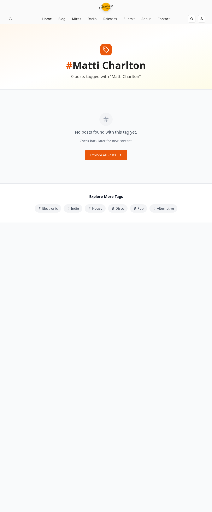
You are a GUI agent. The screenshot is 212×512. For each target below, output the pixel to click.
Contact (164, 19)
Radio (92, 19)
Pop (140, 208)
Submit (129, 19)
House (97, 208)
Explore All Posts (103, 155)
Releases (110, 19)
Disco (120, 208)
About (146, 19)
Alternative (165, 208)
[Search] (191, 19)
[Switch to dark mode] (10, 19)
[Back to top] (7, 490)
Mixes (76, 19)
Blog (61, 19)
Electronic (50, 208)
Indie (75, 208)
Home (47, 19)
